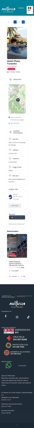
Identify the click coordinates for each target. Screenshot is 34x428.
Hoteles (18, 72)
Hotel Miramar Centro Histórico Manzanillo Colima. (16, 263)
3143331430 (13, 153)
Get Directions (15, 123)
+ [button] (11, 87)
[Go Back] (8, 22)
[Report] (23, 22)
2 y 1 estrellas (13, 276)
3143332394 (13, 162)
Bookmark (15, 22)
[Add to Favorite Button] (23, 237)
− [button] (11, 89)
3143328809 (14, 271)
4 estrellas (12, 72)
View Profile (14, 206)
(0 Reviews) (13, 66)
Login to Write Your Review (18, 217)
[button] (8, 259)
